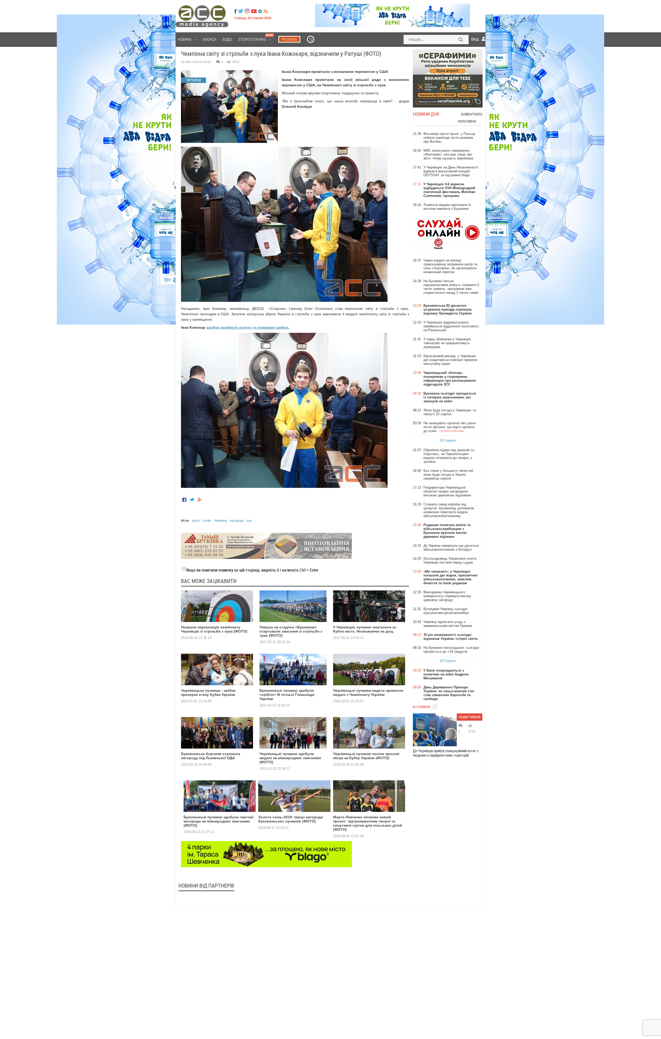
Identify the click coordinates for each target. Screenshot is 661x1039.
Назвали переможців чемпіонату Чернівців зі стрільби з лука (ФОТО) (214, 629)
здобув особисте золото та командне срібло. (247, 327)
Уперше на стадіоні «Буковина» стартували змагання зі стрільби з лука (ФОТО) (290, 631)
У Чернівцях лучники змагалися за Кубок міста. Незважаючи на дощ (364, 629)
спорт (207, 520)
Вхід (475, 39)
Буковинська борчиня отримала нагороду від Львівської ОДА (210, 756)
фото (196, 520)
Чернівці (220, 520)
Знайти (460, 40)
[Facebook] (235, 11)
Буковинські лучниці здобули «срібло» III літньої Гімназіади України (286, 694)
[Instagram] (247, 11)
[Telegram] (260, 11)
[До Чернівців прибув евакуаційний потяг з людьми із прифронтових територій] (435, 729)
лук (249, 520)
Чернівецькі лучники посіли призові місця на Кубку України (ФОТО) (366, 756)
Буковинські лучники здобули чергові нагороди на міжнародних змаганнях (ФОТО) (219, 821)
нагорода (237, 520)
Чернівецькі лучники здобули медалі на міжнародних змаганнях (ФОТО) (290, 758)
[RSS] (265, 11)
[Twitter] (240, 11)
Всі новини (421, 706)
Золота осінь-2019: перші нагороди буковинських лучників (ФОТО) (290, 819)
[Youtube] (254, 11)
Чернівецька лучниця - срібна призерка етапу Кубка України (208, 692)
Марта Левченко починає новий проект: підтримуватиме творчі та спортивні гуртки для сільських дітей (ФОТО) (367, 823)
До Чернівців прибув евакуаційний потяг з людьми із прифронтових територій (445, 753)
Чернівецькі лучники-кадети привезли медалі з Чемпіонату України (368, 692)
